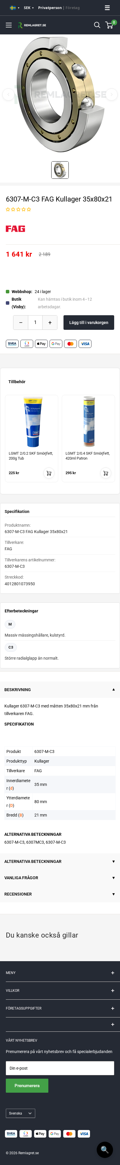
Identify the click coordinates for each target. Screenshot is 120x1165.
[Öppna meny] (9, 25)
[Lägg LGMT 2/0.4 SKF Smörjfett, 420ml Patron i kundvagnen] (105, 473)
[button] (18, 209)
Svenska (15, 1113)
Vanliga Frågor (21, 877)
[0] (109, 25)
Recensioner (18, 894)
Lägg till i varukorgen (88, 322)
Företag (73, 7)
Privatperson (50, 7)
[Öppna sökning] (97, 25)
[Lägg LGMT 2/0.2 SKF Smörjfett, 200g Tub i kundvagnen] (48, 473)
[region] (60, 442)
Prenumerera (27, 1085)
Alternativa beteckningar (32, 861)
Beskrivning (17, 689)
